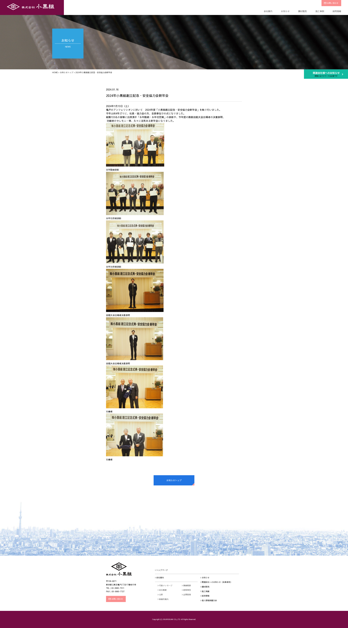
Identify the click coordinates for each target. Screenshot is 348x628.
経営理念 (187, 590)
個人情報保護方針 (209, 600)
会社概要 (163, 590)
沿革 (161, 594)
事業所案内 (164, 599)
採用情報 (337, 11)
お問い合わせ (332, 3)
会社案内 (268, 11)
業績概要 (187, 585)
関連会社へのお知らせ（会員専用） (217, 582)
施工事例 (319, 11)
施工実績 (205, 591)
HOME (55, 72)
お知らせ (285, 11)
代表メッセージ (165, 585)
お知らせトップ (66, 72)
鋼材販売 (302, 11)
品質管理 (187, 594)
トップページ (162, 570)
